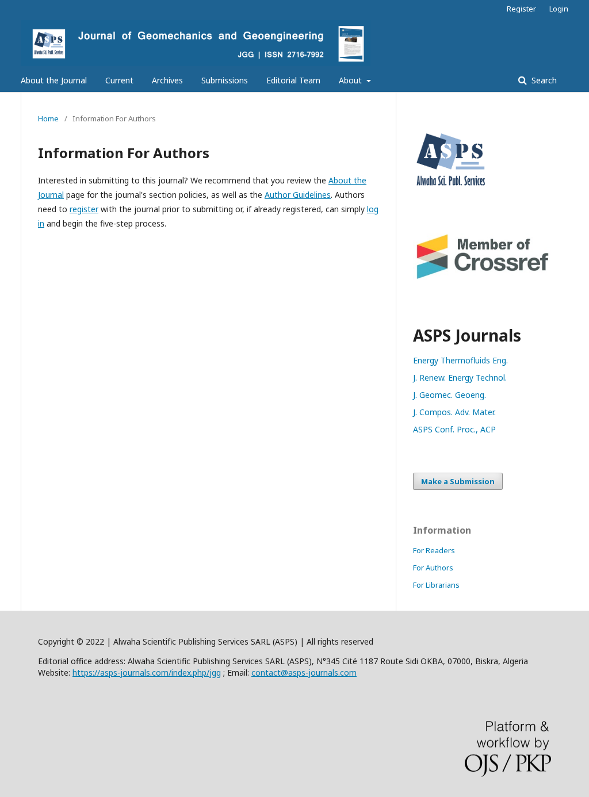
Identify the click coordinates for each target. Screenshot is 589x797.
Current (119, 80)
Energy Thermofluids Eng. (460, 360)
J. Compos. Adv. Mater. (454, 412)
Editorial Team (293, 80)
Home (48, 118)
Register (521, 8)
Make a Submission (458, 481)
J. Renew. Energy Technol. (460, 377)
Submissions (224, 80)
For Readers (434, 550)
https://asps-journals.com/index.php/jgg (146, 672)
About (351, 80)
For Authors (433, 567)
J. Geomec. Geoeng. (449, 394)
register (84, 209)
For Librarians (436, 585)
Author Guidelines (298, 194)
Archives (167, 80)
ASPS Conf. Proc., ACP (454, 429)
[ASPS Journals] (482, 191)
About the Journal (54, 80)
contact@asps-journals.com (304, 672)
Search (543, 80)
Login (558, 8)
